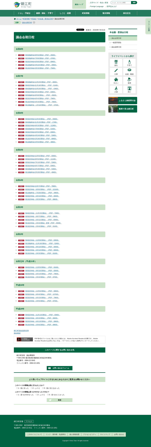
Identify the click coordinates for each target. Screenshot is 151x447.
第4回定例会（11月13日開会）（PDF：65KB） (42, 315)
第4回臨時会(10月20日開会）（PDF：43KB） (42, 89)
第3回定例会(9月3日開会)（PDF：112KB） (41, 125)
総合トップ (79, 4)
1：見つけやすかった (26, 395)
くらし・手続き (24, 13)
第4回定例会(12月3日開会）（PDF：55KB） (41, 119)
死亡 (129, 92)
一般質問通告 (116, 42)
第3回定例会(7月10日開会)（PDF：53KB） (41, 162)
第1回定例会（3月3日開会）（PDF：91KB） (42, 253)
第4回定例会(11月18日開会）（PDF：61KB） (42, 85)
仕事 (116, 74)
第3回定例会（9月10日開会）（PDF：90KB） (42, 247)
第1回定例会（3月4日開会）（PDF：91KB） (42, 226)
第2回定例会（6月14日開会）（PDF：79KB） (42, 274)
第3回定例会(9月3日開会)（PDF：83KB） (40, 92)
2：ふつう (36, 388)
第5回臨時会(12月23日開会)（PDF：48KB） (41, 82)
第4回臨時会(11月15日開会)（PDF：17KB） (41, 122)
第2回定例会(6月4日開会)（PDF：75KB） (40, 98)
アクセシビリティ (89, 434)
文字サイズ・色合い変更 (99, 2)
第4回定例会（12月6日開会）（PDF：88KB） (42, 291)
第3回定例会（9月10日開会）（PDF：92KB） (42, 270)
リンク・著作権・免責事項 (56, 434)
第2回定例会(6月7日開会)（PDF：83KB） (40, 166)
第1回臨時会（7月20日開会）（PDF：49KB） (42, 193)
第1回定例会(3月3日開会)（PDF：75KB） (40, 68)
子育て (129, 65)
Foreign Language (97, 6)
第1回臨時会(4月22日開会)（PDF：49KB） (41, 65)
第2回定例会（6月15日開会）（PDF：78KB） (42, 298)
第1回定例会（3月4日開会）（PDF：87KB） (42, 277)
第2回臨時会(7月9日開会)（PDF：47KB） (40, 58)
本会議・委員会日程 (45, 19)
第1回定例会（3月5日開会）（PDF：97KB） (42, 301)
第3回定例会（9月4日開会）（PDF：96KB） (42, 318)
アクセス (29, 421)
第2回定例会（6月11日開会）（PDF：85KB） (42, 220)
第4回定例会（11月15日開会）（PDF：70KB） (42, 213)
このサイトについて (34, 434)
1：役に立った (23, 388)
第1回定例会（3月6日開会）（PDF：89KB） (42, 325)
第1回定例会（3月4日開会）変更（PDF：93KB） (43, 223)
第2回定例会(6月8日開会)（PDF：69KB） (40, 61)
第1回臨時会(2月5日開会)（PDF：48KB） (40, 142)
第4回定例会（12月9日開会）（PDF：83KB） (42, 240)
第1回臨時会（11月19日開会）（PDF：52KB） (42, 243)
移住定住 (127, 13)
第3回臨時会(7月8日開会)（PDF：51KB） (40, 129)
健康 (129, 83)
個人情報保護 (74, 434)
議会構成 (17, 333)
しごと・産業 (65, 13)
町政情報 (85, 13)
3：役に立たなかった (52, 388)
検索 (134, 2)
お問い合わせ (119, 434)
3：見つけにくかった (57, 395)
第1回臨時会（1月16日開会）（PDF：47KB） (42, 105)
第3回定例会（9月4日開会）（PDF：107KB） (42, 294)
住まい (116, 83)
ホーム (18, 19)
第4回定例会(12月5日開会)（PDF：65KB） (41, 156)
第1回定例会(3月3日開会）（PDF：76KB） (41, 102)
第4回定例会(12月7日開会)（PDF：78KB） (41, 186)
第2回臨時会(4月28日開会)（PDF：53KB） (41, 169)
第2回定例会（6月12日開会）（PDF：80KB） (42, 250)
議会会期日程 (27, 22)
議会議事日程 (116, 47)
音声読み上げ (111, 6)
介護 (116, 92)
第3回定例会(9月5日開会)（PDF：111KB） (41, 159)
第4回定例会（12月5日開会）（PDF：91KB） (42, 267)
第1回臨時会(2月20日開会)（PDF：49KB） (41, 172)
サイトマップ (105, 434)
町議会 (33, 19)
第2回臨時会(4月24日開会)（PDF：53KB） (41, 135)
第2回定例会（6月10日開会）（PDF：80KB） (42, 196)
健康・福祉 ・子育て (44, 13)
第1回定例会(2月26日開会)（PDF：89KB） (41, 139)
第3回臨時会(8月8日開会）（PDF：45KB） (41, 95)
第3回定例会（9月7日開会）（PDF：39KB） (42, 216)
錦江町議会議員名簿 (21, 330)
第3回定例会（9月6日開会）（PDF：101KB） (42, 189)
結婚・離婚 (129, 74)
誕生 (116, 65)
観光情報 (106, 13)
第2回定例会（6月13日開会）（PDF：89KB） (42, 321)
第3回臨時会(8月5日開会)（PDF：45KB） (40, 55)
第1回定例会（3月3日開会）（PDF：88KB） (42, 199)
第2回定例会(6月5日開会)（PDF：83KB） (40, 132)
